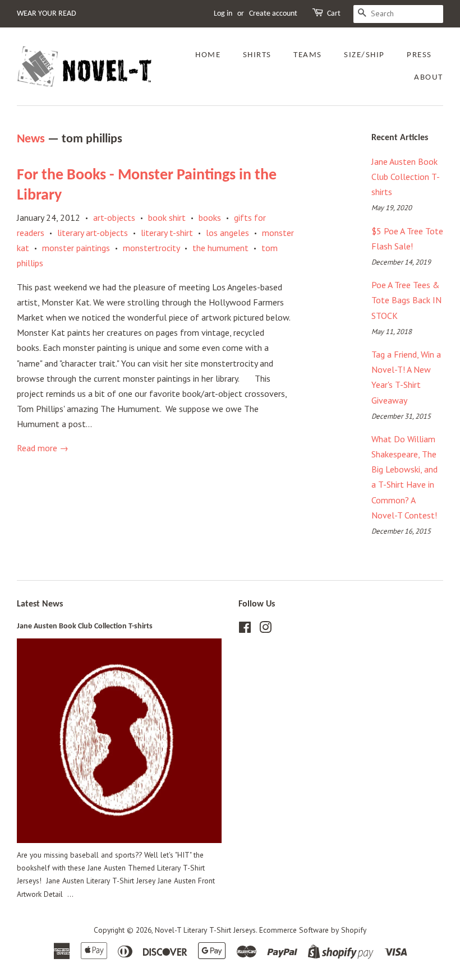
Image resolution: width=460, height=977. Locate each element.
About (428, 77)
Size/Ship (364, 55)
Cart (334, 14)
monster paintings (76, 247)
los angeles (227, 232)
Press (419, 55)
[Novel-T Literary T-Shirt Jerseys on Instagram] (265, 629)
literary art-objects (92, 232)
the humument (220, 247)
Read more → (42, 447)
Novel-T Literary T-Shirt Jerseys (205, 930)
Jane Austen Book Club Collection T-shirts (405, 176)
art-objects (114, 217)
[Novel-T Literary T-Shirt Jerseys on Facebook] (244, 629)
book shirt (167, 217)
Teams (307, 55)
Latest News (40, 604)
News (31, 139)
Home (207, 55)
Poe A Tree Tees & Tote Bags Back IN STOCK (406, 300)
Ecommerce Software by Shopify (312, 930)
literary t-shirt (167, 232)
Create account (273, 14)
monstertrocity (151, 247)
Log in (223, 14)
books (210, 217)
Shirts (257, 55)
